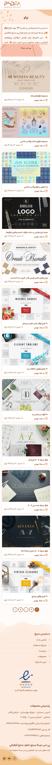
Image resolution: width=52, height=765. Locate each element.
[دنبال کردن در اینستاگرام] (14, 758)
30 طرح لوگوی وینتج (40, 596)
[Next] (15, 609)
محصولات (42, 656)
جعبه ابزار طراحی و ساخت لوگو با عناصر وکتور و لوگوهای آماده (26, 232)
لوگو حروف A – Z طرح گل (38, 460)
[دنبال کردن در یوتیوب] (9, 758)
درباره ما (42, 651)
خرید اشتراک (40, 662)
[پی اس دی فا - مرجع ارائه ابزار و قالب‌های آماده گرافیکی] (12, 5)
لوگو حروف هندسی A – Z (38, 505)
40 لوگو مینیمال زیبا (40, 414)
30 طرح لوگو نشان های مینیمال (35, 323)
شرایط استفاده (39, 645)
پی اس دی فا (26, 48)
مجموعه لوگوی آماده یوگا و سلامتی (34, 141)
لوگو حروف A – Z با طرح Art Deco (34, 551)
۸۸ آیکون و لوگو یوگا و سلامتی (36, 187)
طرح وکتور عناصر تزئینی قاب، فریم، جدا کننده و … (28, 278)
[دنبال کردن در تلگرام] (4, 758)
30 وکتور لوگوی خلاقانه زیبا (37, 369)
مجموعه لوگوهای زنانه (39, 96)
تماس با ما (41, 640)
